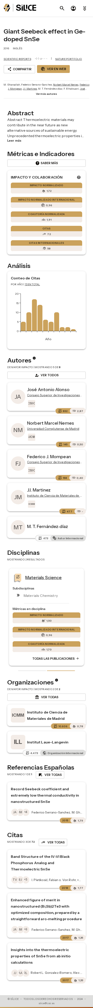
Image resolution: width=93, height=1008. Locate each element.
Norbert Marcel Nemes (65, 84)
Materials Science (43, 577)
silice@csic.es (46, 1003)
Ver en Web (53, 69)
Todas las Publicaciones (55, 658)
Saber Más (46, 163)
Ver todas (46, 697)
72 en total (32, 284)
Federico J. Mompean (49, 456)
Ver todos (46, 375)
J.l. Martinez (30, 88)
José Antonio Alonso (48, 389)
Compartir (19, 69)
